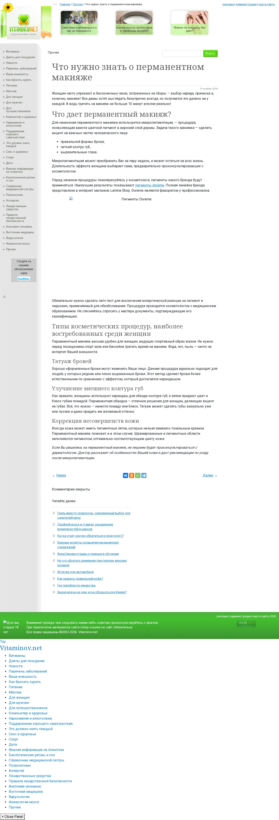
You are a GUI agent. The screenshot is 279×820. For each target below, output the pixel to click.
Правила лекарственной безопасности (16, 218)
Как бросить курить (19, 79)
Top (3, 641)
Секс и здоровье (17, 151)
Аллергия (12, 200)
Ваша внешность (17, 74)
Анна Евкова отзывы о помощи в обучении (88, 554)
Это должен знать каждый (18, 144)
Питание (11, 85)
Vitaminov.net (21, 648)
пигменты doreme (149, 185)
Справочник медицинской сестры (20, 187)
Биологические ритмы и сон (20, 179)
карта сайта (267, 4)
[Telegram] (143, 475)
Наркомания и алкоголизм (15, 124)
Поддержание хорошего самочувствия (15, 134)
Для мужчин (14, 102)
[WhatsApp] (137, 475)
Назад (61, 475)
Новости (11, 62)
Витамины (12, 51)
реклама (228, 4)
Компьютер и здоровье (21, 116)
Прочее (11, 249)
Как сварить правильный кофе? (80, 578)
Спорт (10, 157)
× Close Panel (12, 817)
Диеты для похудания (20, 57)
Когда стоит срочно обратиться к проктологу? (90, 536)
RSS (273, 616)
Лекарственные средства (16, 208)
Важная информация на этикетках (20, 170)
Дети (9, 163)
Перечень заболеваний (21, 68)
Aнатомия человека (19, 226)
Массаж (11, 91)
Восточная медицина (20, 232)
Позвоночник (14, 194)
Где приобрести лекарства (76, 585)
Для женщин (14, 96)
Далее (208, 475)
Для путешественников (18, 110)
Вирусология (14, 238)
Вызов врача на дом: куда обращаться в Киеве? (92, 592)
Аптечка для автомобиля (75, 572)
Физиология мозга (18, 243)
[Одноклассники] (131, 475)
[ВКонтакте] (125, 475)
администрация (246, 4)
